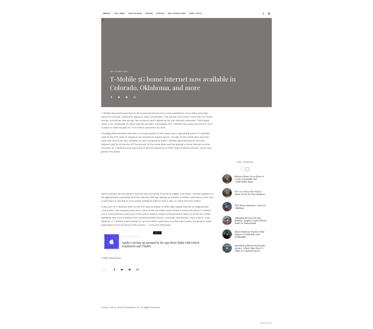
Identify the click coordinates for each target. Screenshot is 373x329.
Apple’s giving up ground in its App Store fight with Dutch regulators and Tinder (160, 244)
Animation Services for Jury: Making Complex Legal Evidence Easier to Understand (251, 220)
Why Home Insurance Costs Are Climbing (250, 206)
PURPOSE (160, 13)
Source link (115, 258)
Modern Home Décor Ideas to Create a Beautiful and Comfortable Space (249, 179)
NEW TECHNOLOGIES (177, 13)
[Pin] (127, 97)
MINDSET (107, 13)
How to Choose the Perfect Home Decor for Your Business (250, 192)
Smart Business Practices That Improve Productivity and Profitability (249, 234)
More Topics (195, 13)
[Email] (134, 97)
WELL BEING (119, 13)
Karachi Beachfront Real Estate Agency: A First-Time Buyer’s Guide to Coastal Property (250, 248)
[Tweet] (119, 97)
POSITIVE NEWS (135, 13)
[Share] (111, 97)
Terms (113, 307)
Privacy (104, 307)
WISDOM (149, 13)
